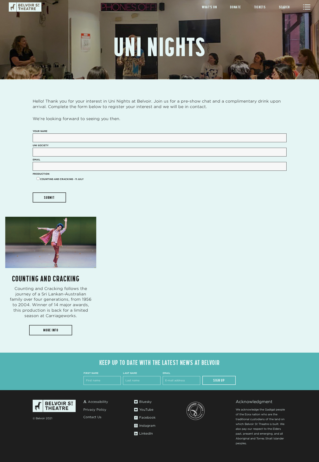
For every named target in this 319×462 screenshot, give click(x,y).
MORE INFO (50, 330)
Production (41, 173)
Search (284, 7)
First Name (91, 373)
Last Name (130, 373)
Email (166, 373)
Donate (235, 7)
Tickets (260, 7)
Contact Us (92, 417)
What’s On (209, 7)
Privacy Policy (94, 409)
